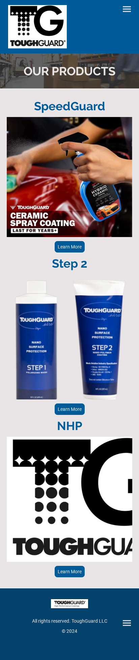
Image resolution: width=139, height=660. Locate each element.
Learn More (70, 246)
